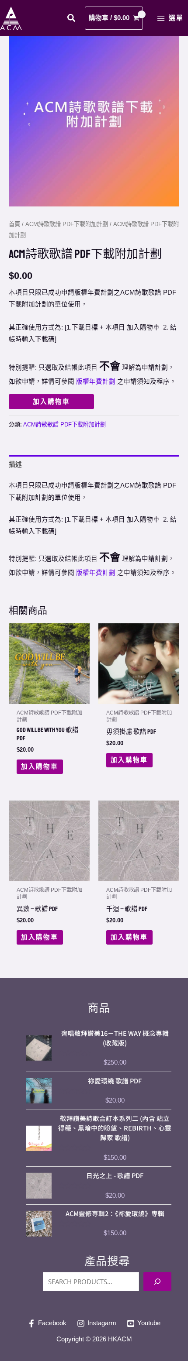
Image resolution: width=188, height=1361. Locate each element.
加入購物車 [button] (39, 766)
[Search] (157, 1281)
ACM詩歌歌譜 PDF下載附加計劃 (66, 224)
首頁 (14, 224)
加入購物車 (51, 402)
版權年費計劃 (95, 381)
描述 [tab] (15, 464)
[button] (71, 19)
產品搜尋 (107, 1261)
